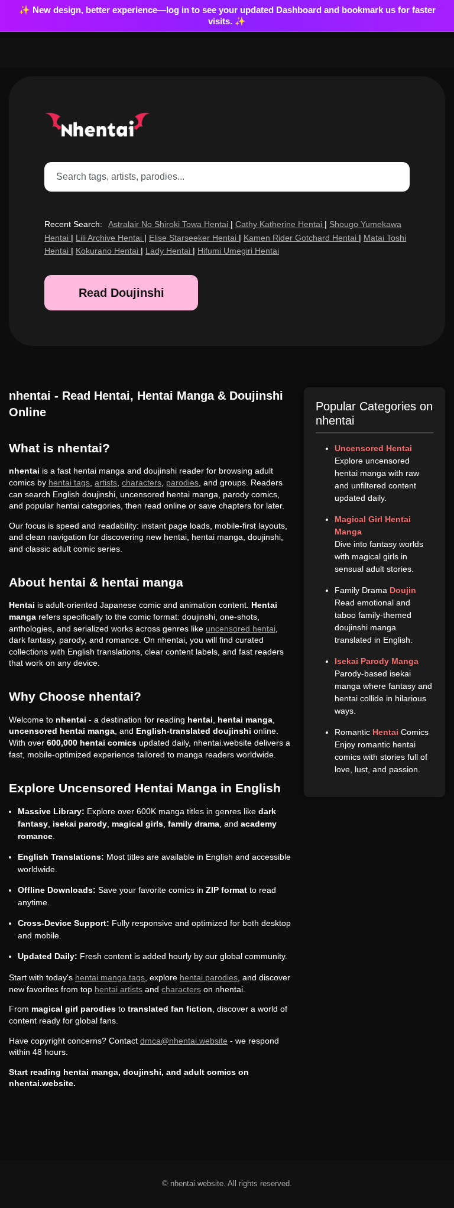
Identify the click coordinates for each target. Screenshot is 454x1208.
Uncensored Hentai (373, 448)
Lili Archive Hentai (110, 237)
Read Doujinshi (121, 292)
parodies (182, 482)
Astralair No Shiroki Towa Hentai (169, 224)
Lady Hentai (169, 250)
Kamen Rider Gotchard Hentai (301, 237)
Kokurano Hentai (108, 250)
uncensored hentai (240, 628)
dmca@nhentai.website (184, 1040)
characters (141, 482)
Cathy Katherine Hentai (280, 224)
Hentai (385, 732)
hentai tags (69, 482)
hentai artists (118, 989)
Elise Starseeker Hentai (194, 237)
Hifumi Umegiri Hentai (238, 250)
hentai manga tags (110, 977)
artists (106, 482)
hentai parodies (209, 977)
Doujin (403, 590)
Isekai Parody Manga (377, 661)
